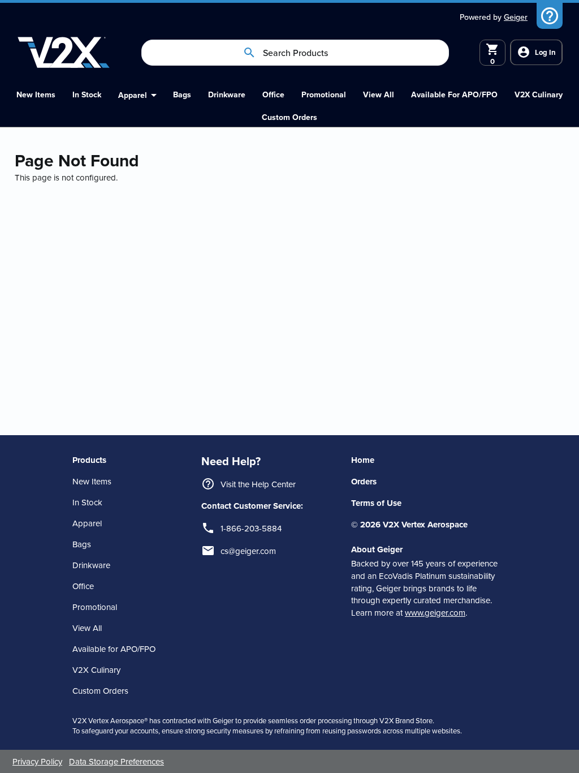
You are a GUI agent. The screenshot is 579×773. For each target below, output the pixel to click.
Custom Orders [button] (100, 691)
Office (83, 586)
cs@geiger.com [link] (248, 551)
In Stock (87, 502)
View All (87, 628)
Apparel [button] (132, 95)
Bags (81, 544)
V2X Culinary (96, 670)
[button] (289, 117)
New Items (91, 481)
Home (362, 460)
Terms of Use (376, 503)
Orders (364, 481)
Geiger (516, 17)
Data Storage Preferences (116, 761)
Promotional (94, 607)
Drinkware (91, 565)
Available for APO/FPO (113, 649)
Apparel (87, 523)
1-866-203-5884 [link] (251, 528)
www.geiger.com (435, 613)
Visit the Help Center (258, 484)
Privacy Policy (37, 761)
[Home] (63, 52)
